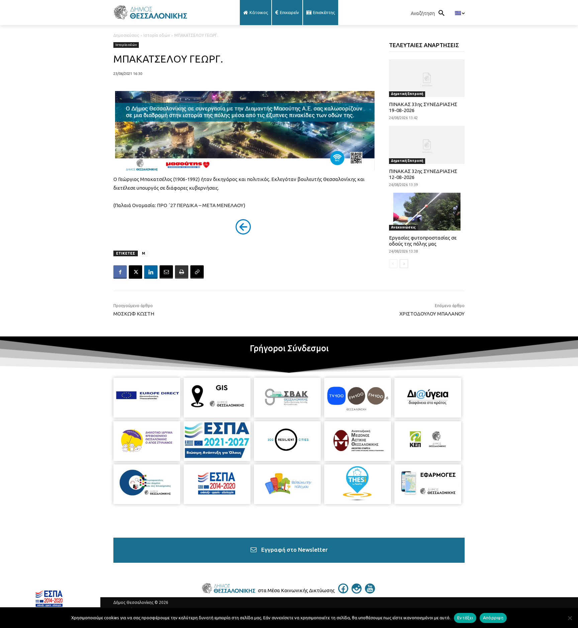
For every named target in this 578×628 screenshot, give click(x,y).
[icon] (343, 591)
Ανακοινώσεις (403, 227)
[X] (135, 272)
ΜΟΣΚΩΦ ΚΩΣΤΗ (133, 314)
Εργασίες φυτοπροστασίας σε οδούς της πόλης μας (423, 241)
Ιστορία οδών (156, 35)
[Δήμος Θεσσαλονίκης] (166, 12)
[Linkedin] (151, 272)
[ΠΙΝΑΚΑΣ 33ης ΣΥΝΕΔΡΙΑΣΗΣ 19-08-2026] (427, 78)
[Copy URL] (197, 272)
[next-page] (404, 263)
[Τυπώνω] (181, 272)
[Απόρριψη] (569, 618)
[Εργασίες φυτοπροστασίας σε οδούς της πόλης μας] (427, 212)
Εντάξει (465, 617)
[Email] (166, 272)
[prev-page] (393, 263)
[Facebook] (120, 272)
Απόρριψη (493, 617)
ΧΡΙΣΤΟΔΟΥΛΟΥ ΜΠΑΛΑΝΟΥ (432, 314)
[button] (429, 13)
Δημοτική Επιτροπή (407, 94)
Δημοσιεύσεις (126, 35)
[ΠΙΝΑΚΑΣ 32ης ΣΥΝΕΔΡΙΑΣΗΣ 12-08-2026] (427, 145)
